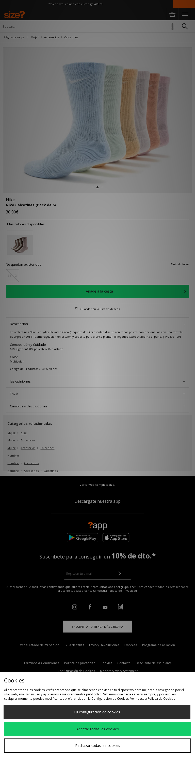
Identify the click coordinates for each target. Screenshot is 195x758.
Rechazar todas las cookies (97, 745)
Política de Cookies (161, 698)
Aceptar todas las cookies (97, 729)
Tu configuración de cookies (97, 712)
